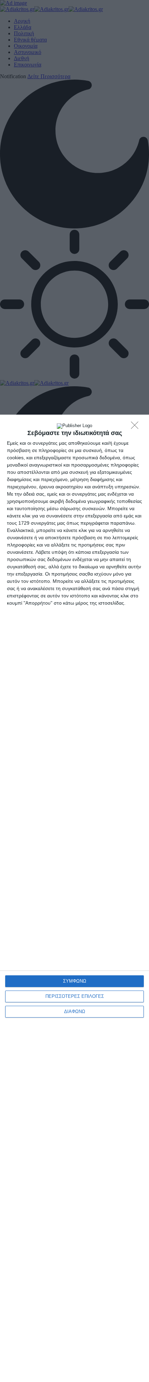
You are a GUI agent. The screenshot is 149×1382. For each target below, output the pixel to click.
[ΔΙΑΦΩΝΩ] (136, 427)
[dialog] (74, 898)
